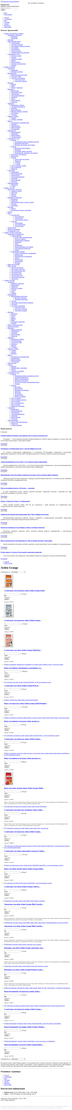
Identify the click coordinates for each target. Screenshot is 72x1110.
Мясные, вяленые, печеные (19, 111)
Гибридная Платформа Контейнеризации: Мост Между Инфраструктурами (25, 514)
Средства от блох (20, 79)
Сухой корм (11, 170)
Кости (13, 317)
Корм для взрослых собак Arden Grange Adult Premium (25, 703)
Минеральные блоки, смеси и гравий (22, 202)
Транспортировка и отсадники (24, 247)
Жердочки (14, 192)
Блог (5, 20)
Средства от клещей (21, 310)
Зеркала (13, 194)
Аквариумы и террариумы (16, 234)
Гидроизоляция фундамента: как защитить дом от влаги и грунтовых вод (24, 435)
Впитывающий (15, 132)
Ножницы (18, 149)
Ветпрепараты (12, 73)
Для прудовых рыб (16, 275)
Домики (13, 118)
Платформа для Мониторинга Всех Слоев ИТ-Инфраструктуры (21, 448)
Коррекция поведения (21, 143)
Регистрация (8, 14)
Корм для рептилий (13, 264)
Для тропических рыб (17, 277)
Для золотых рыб (16, 274)
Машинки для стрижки (22, 390)
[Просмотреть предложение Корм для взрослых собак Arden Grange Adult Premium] (21, 700)
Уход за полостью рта (17, 403)
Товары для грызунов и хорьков (13, 33)
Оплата (6, 24)
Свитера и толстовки (17, 371)
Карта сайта (7, 27)
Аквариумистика (16, 235)
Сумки (13, 186)
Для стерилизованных (17, 95)
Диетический (15, 175)
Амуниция (11, 68)
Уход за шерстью (16, 167)
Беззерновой (15, 172)
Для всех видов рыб (17, 267)
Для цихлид (14, 278)
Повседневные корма (14, 41)
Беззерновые (15, 91)
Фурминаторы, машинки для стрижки (26, 153)
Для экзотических (20, 224)
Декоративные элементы (22, 240)
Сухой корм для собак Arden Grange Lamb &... (22, 886)
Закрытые (18, 161)
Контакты (7, 25)
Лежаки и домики (13, 116)
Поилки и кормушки (14, 229)
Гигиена (13, 140)
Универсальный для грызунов (20, 52)
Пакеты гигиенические (22, 379)
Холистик (14, 102)
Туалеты (13, 157)
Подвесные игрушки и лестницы (21, 210)
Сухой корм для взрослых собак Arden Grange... (22, 620)
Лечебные (14, 97)
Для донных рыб (16, 272)
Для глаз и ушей (16, 76)
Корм (9, 213)
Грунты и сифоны (20, 239)
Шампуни (14, 169)
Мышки (13, 84)
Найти (3, 10)
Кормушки (18, 242)
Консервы (11, 89)
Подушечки (14, 113)
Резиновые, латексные (18, 321)
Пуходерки (18, 393)
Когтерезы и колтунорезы (22, 148)
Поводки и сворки (16, 288)
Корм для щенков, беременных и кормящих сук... (23, 668)
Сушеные (14, 114)
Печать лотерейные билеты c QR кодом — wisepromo (18, 488)
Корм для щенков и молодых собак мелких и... (22, 721)
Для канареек (19, 223)
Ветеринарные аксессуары (19, 75)
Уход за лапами (15, 401)
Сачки (16, 243)
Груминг (13, 57)
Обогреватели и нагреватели (23, 256)
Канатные (14, 314)
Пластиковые (15, 129)
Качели (13, 208)
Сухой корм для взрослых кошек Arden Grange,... (23, 1009)
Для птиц (14, 221)
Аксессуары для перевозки (19, 422)
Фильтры (17, 263)
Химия (17, 250)
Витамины (14, 36)
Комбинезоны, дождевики (19, 368)
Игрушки (10, 40)
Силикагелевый (16, 137)
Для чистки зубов (16, 342)
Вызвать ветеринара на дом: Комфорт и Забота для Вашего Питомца (23, 527)
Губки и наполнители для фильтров (25, 253)
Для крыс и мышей (17, 44)
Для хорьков (15, 48)
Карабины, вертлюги (17, 283)
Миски (10, 121)
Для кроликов (15, 43)
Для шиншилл (15, 49)
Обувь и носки (12, 363)
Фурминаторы (19, 395)
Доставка (7, 22)
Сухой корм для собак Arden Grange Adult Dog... (22, 650)
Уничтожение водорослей (22, 248)
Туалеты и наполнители (18, 63)
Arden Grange (8, 563)
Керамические (15, 126)
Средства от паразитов (18, 78)
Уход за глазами (16, 398)
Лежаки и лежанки (17, 119)
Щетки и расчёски (20, 396)
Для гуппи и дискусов (18, 269)
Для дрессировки (16, 341)
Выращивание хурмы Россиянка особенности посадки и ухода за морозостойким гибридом (29, 475)
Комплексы (14, 156)
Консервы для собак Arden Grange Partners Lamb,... (24, 970)
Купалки (13, 196)
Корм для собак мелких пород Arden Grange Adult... (24, 788)
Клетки (13, 60)
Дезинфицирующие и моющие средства (27, 142)
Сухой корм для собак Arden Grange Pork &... (21, 686)
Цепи (12, 291)
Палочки (14, 204)
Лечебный (14, 178)
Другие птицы (19, 226)
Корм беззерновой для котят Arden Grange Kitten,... (23, 1045)
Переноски (14, 185)
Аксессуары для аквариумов (23, 237)
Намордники (15, 285)
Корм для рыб (12, 266)
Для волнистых (19, 216)
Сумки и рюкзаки (16, 425)
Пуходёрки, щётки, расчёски (23, 151)
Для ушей (14, 304)
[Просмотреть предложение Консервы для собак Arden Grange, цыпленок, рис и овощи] (22, 944)
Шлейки (13, 65)
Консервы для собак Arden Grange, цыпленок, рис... (24, 948)
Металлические (16, 127)
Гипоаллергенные (16, 92)
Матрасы (14, 353)
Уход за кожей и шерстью (18, 400)
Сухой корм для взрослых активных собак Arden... (23, 810)
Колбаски (14, 108)
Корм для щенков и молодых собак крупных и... (22, 758)
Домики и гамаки (16, 59)
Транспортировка (13, 183)
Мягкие (13, 318)
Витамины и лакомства (15, 35)
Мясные (13, 345)
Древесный (14, 134)
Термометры (18, 245)
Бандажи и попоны (20, 298)
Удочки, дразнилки (17, 87)
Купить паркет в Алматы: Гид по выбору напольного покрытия (21, 552)
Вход (5, 13)
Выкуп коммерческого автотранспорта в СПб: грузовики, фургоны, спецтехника (26, 540)
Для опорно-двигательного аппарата (22, 302)
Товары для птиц (9, 188)
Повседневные (15, 100)
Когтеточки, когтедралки (18, 154)
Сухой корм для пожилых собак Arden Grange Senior (24, 590)
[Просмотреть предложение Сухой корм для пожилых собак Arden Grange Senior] (8, 587)
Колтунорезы (19, 388)
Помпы (17, 258)
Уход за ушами (15, 404)
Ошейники (14, 70)
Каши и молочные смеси (15, 325)
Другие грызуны (16, 51)
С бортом (17, 162)
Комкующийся (15, 135)
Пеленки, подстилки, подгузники (25, 145)
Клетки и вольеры (13, 326)
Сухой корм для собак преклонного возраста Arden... (24, 851)
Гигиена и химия (16, 56)
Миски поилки (15, 62)
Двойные (14, 124)
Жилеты (13, 366)
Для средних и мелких (21, 220)
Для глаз (13, 301)
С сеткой (17, 164)
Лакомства (14, 38)
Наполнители (12, 130)
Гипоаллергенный (16, 173)
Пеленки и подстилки (21, 380)
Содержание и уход (13, 54)
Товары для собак (9, 280)
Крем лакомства (16, 110)
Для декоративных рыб (18, 271)
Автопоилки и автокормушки (20, 122)
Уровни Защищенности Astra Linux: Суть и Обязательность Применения (24, 462)
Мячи (13, 86)
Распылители (19, 259)
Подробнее (4, 443)
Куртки (13, 369)
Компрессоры (19, 255)
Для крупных (19, 218)
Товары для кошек (9, 67)
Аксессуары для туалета (22, 159)
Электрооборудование (18, 251)
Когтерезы (18, 387)
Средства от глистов (21, 81)
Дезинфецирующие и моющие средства (27, 376)
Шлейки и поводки (17, 71)
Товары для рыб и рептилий (12, 232)
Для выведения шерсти (18, 106)
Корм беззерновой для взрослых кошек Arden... (22, 991)
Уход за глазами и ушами (18, 165)
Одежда (10, 364)
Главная (6, 17)
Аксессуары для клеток (15, 189)
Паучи (13, 99)
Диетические (15, 94)
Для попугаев (15, 215)
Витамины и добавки (17, 105)
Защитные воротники (21, 299)
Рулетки (13, 290)
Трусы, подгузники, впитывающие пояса (27, 382)
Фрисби (13, 323)
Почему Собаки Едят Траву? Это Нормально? (15, 501)
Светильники (19, 261)
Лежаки (13, 352)
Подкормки (14, 205)
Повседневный (15, 180)
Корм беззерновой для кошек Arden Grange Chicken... (24, 1027)
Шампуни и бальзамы (17, 406)
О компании (8, 19)
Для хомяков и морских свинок (20, 46)
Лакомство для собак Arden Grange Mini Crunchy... (23, 904)
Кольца (13, 315)
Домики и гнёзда (16, 191)
